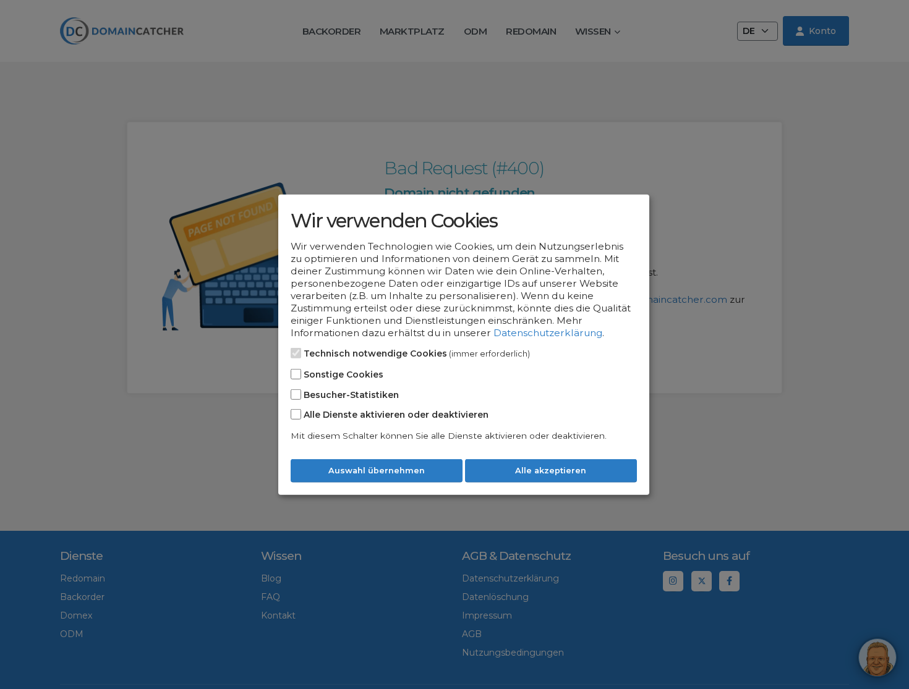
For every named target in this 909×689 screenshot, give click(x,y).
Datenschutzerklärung (547, 333)
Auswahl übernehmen (376, 470)
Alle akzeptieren (550, 470)
